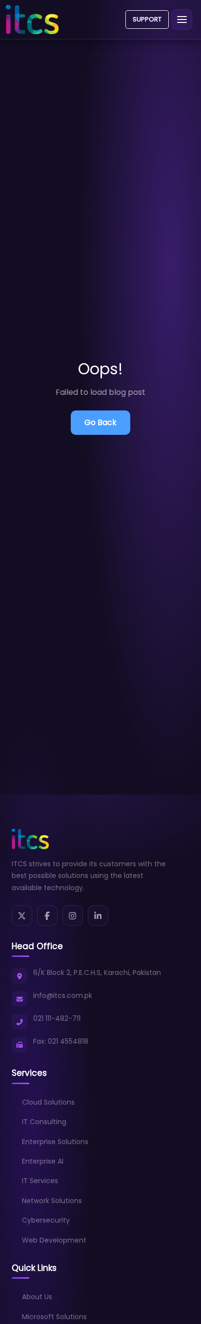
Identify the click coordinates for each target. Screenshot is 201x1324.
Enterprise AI (42, 1161)
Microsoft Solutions (54, 1317)
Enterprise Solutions (55, 1142)
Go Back (100, 422)
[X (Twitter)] (22, 915)
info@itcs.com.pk (62, 995)
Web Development (54, 1240)
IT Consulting (44, 1122)
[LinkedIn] (98, 915)
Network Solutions (52, 1201)
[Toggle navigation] (182, 19)
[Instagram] (72, 915)
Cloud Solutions (48, 1102)
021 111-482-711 (56, 1018)
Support (147, 19)
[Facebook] (47, 915)
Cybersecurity (46, 1220)
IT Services (40, 1181)
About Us (37, 1297)
